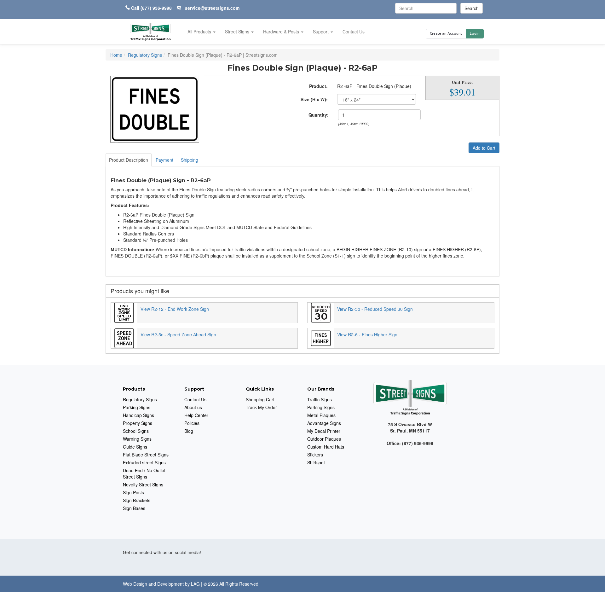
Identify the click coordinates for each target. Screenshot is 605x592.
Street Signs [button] (238, 31)
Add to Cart (484, 148)
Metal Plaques (321, 415)
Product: (318, 86)
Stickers (315, 454)
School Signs (136, 431)
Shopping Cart (260, 399)
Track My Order (261, 407)
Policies (191, 423)
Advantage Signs (324, 423)
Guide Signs (135, 447)
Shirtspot (316, 462)
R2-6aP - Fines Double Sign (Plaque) (374, 86)
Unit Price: (462, 82)
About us (193, 407)
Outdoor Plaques (324, 439)
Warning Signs (137, 439)
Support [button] (321, 31)
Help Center (196, 415)
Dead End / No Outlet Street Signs (144, 473)
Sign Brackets (136, 500)
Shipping (189, 160)
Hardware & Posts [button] (281, 31)
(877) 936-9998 (156, 8)
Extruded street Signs (144, 462)
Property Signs (137, 423)
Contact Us (354, 31)
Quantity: (318, 115)
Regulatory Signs (140, 399)
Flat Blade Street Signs (146, 454)
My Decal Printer (323, 431)
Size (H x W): (314, 99)
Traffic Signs (319, 399)
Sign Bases (134, 508)
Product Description (128, 160)
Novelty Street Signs (143, 484)
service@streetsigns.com (212, 8)
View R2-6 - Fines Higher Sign (367, 334)
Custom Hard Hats (325, 447)
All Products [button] (199, 31)
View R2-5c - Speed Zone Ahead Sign (178, 334)
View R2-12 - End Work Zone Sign (175, 309)
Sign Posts (133, 492)
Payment (164, 160)
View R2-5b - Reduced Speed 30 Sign (375, 309)
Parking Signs (136, 407)
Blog (188, 431)
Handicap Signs (138, 415)
